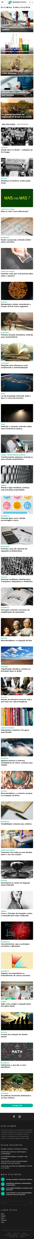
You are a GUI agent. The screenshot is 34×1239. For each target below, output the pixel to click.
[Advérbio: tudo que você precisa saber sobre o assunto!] (17, 258)
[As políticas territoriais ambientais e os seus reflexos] (17, 1082)
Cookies (24, 1233)
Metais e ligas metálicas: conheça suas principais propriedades (15, 489)
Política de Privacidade (11, 1235)
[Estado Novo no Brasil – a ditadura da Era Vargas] (17, 136)
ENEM (3, 1216)
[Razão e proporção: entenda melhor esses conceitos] (17, 226)
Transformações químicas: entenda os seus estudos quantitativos (17, 458)
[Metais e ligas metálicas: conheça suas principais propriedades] (17, 474)
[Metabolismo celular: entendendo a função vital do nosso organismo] (17, 291)
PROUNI (4, 1220)
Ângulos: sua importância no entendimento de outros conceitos (15, 974)
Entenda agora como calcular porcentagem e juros (13, 519)
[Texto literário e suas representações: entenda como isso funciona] (17, 87)
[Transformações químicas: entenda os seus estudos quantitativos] (17, 444)
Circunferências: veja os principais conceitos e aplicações (15, 945)
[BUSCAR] (32, 2)
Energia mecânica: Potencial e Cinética (14, 1149)
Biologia (4, 302)
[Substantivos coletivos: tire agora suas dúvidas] (17, 717)
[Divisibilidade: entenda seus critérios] (17, 810)
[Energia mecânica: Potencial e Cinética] (17, 21)
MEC (2, 1214)
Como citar (16, 1233)
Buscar (31, 1203)
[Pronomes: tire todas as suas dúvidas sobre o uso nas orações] (17, 839)
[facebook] (14, 1116)
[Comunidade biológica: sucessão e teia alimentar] (17, 65)
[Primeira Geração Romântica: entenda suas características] (17, 321)
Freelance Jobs (13, 1236)
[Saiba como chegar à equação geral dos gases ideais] (17, 990)
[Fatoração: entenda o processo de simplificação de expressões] (17, 597)
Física (3, 393)
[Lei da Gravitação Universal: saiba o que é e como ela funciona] (17, 383)
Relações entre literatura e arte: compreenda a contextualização (14, 366)
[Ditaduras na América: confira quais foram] (17, 167)
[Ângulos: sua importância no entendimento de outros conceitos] (17, 960)
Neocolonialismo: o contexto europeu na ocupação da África (16, 794)
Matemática (5, 237)
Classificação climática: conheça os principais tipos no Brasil (15, 670)
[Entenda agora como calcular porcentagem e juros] (17, 505)
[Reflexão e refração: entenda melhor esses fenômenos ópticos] (17, 413)
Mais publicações (8, 124)
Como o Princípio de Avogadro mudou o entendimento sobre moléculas (16, 914)
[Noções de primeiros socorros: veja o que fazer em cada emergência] (17, 686)
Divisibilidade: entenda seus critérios (16, 824)
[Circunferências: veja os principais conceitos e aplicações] (17, 931)
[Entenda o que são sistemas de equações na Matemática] (17, 535)
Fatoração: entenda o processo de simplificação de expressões (15, 611)
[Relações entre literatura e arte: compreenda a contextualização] (17, 352)
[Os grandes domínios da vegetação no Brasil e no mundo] (17, 108)
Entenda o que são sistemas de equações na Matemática (14, 550)
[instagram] (20, 1116)
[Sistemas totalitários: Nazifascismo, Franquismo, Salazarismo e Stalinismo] (17, 566)
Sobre (9, 1233)
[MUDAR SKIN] (30, 2)
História (4, 147)
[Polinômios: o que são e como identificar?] (17, 1052)
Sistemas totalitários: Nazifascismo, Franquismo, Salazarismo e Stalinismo (17, 580)
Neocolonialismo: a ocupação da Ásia (16, 640)
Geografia (4, 666)
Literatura (5, 332)
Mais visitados (22, 124)
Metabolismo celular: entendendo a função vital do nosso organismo (16, 305)
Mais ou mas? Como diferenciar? (15, 211)
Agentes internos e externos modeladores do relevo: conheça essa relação (16, 763)
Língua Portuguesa (7, 209)
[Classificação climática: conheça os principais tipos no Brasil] (17, 655)
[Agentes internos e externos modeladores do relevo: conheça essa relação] (17, 747)
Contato (22, 1236)
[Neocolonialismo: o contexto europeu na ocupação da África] (17, 780)
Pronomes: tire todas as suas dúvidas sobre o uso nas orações (16, 853)
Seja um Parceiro (24, 1235)
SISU (2, 1218)
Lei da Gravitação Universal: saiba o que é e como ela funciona (16, 397)
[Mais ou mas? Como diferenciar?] (17, 198)
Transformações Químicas (16, 455)
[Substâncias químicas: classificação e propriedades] (17, 43)
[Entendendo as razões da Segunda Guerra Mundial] (17, 870)
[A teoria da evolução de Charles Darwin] (17, 1021)
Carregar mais (17, 1105)
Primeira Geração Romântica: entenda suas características (17, 336)
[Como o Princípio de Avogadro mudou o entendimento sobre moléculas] (17, 900)
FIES (2, 1222)
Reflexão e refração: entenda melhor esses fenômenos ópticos (16, 427)
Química (3, 455)
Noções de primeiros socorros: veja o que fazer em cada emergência (16, 700)
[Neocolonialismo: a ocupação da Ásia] (17, 627)
